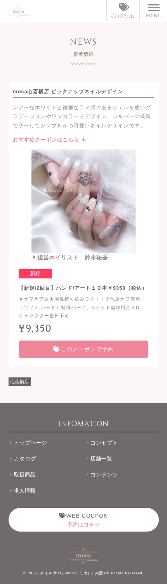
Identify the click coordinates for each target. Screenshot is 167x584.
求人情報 (25, 491)
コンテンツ (104, 475)
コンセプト (104, 443)
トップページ (30, 443)
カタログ (25, 459)
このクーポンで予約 (86, 349)
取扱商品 (25, 475)
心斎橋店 (19, 381)
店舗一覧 (101, 459)
